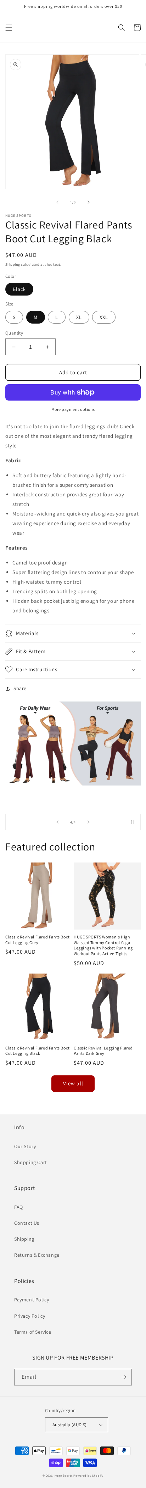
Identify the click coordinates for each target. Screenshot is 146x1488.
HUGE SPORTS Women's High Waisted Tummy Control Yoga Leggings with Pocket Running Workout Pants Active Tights (103, 945)
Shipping (12, 264)
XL (79, 317)
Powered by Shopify (88, 1475)
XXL (104, 317)
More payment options (73, 409)
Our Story (25, 1146)
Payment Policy (31, 1299)
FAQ (18, 1207)
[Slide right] (88, 202)
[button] (9, 27)
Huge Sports (64, 1475)
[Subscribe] (123, 1377)
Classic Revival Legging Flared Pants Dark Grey (103, 1050)
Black (19, 289)
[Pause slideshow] (133, 822)
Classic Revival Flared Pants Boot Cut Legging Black (37, 1050)
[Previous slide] (57, 822)
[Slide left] (57, 202)
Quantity (14, 333)
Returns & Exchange (37, 1255)
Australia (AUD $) (69, 1425)
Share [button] (20, 688)
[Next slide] (88, 822)
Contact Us (26, 1223)
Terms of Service (32, 1332)
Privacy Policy (29, 1316)
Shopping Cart (30, 1162)
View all (73, 1083)
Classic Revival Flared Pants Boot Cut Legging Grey (37, 939)
